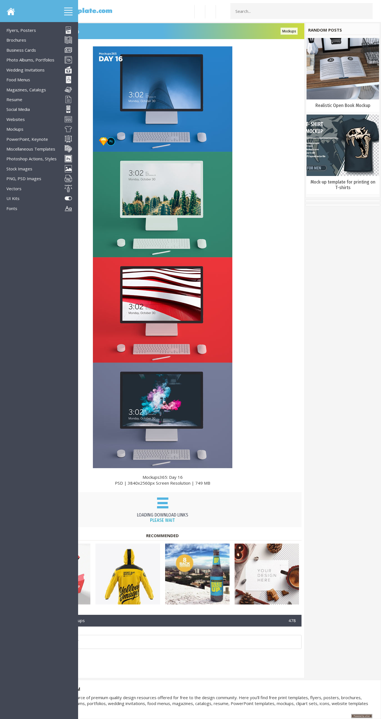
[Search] (367, 11)
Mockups (289, 31)
